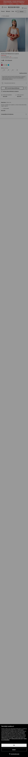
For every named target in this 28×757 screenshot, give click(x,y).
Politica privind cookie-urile (17, 738)
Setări (14, 749)
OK (14, 745)
